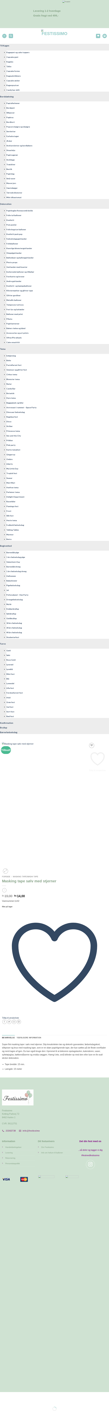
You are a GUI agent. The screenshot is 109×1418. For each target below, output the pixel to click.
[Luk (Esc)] (26, 1402)
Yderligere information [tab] (29, 1038)
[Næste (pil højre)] (10, 1413)
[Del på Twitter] (9, 1022)
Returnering (10, 1158)
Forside (6, 877)
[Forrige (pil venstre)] (2, 1413)
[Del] (18, 1402)
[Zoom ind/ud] (2, 1402)
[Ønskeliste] (98, 36)
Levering (9, 1153)
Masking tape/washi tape (25, 877)
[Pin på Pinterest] (19, 1022)
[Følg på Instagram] (90, 1164)
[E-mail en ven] (14, 1022)
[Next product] (4, 890)
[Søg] (11, 36)
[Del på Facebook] (4, 1022)
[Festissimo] (54, 36)
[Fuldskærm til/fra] (10, 1402)
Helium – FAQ (63, 1395)
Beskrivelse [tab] (8, 1038)
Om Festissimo (47, 1147)
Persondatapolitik (12, 1163)
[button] (4, 36)
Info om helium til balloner (52, 1153)
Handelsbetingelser (13, 1147)
